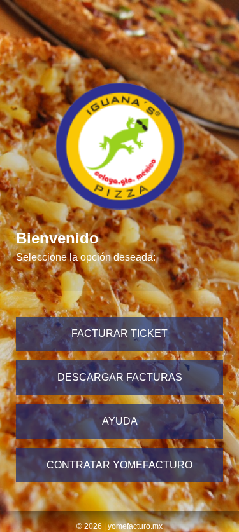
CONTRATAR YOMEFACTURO (119, 465)
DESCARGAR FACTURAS (119, 377)
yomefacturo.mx (135, 526)
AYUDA (120, 421)
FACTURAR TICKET (119, 333)
